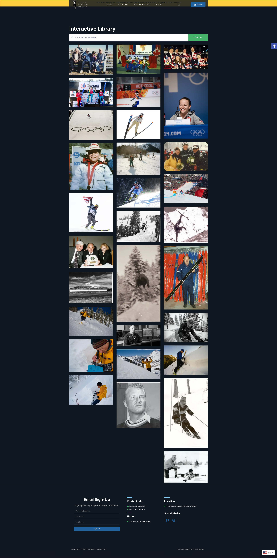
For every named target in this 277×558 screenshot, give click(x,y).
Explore (123, 4)
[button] (274, 46)
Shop (159, 4)
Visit (109, 4)
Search (197, 37)
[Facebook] (167, 520)
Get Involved (142, 4)
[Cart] (178, 4)
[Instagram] (174, 520)
